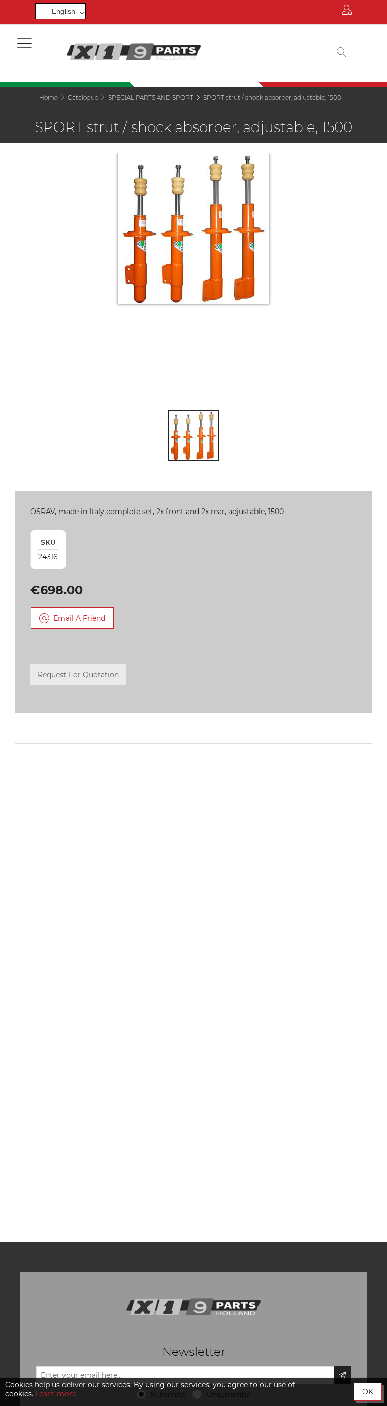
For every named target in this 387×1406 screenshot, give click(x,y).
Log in (347, 12)
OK (367, 1391)
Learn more (55, 1393)
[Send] (342, 1375)
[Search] (342, 53)
